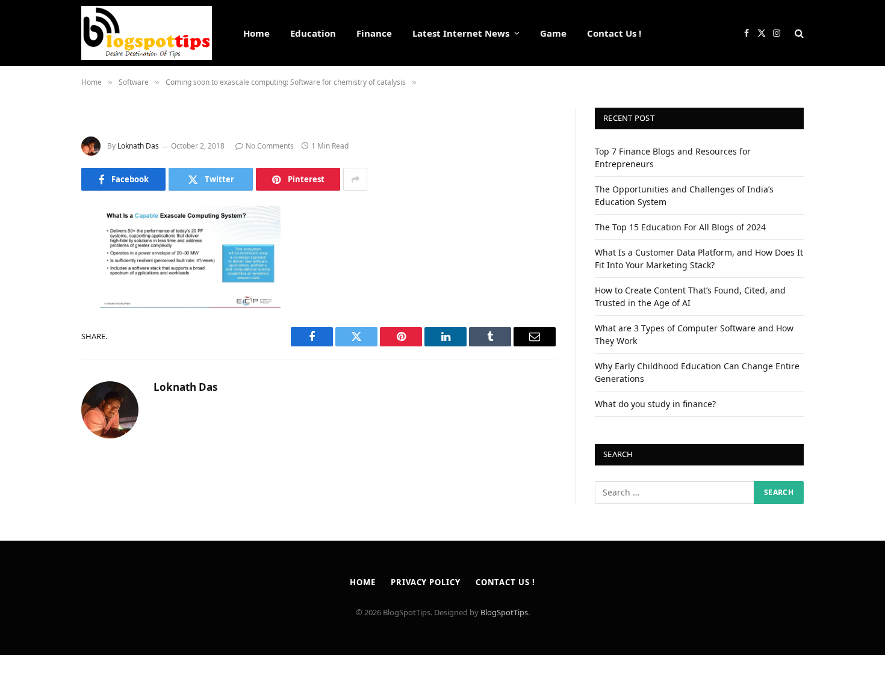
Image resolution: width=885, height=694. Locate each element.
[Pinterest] (39, 338)
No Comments (270, 146)
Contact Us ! (614, 33)
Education (313, 33)
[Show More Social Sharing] (355, 179)
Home (256, 33)
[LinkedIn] (39, 307)
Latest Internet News (460, 33)
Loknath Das (138, 146)
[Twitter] (39, 277)
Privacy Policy (426, 582)
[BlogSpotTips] (146, 33)
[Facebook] (39, 246)
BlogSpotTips (504, 612)
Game (553, 33)
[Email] (39, 369)
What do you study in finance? (655, 404)
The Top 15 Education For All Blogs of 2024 (680, 227)
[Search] (798, 33)
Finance (374, 33)
